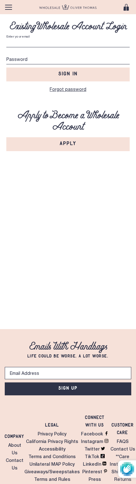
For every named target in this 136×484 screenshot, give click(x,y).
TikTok (93, 457)
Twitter (92, 449)
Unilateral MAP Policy (52, 465)
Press (95, 480)
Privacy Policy (52, 434)
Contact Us (122, 449)
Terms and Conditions (52, 457)
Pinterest (92, 472)
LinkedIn (92, 465)
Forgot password (68, 90)
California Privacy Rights (52, 442)
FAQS (123, 442)
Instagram (92, 442)
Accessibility (52, 449)
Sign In (68, 73)
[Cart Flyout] (126, 7)
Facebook (92, 434)
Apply (68, 143)
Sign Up (68, 388)
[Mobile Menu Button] (8, 7)
